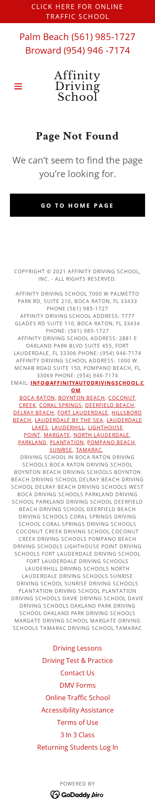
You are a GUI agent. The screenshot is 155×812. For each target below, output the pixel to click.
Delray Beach (33, 412)
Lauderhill (68, 427)
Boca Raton (37, 397)
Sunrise (61, 449)
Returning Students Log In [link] (77, 747)
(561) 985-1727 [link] (104, 36)
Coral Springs (60, 405)
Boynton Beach (81, 397)
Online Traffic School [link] (77, 697)
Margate (57, 434)
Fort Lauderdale (82, 412)
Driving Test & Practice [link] (77, 660)
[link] (77, 86)
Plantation (67, 442)
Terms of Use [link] (77, 722)
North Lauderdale (102, 434)
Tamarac (89, 449)
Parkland (32, 442)
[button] (20, 86)
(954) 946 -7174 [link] (97, 50)
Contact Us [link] (77, 672)
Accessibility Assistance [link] (77, 710)
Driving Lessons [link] (77, 648)
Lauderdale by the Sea (69, 420)
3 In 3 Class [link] (77, 734)
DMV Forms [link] (78, 685)
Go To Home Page (77, 205)
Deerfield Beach (109, 405)
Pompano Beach (111, 442)
